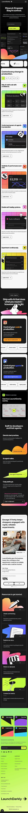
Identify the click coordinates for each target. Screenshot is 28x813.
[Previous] (9, 583)
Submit (23, 747)
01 (3, 78)
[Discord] (8, 752)
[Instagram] (11, 752)
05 (17, 78)
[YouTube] (4, 752)
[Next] (19, 583)
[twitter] (1, 752)
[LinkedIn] (6, 752)
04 (14, 78)
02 (6, 78)
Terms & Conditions (11, 806)
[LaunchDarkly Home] (8, 1)
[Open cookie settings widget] (2, 810)
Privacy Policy (18, 806)
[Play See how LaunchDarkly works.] (14, 410)
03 (10, 78)
